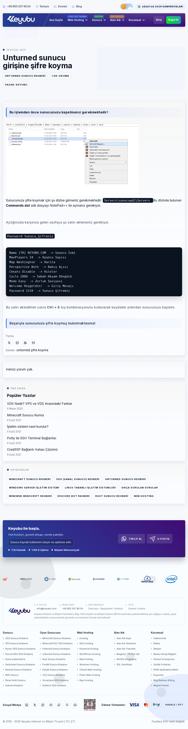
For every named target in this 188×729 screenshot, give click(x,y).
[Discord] (75, 705)
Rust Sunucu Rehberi (111, 496)
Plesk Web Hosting (89, 675)
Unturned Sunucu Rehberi (25, 75)
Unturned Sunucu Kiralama (56, 654)
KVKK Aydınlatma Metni (165, 669)
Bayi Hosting (86, 680)
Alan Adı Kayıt (124, 638)
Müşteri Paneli (161, 685)
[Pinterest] (67, 705)
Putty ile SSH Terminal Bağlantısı (31, 438)
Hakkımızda (159, 638)
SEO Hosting (86, 643)
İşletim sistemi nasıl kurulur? (27, 426)
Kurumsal (135, 19)
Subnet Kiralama (14, 685)
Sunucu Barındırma (15, 659)
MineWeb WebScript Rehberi (30, 496)
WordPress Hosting (89, 654)
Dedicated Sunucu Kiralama (20, 664)
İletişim (44, 6)
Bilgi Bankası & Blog (164, 680)
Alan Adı (116, 18)
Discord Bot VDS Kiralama (19, 654)
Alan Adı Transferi (126, 648)
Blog (79, 6)
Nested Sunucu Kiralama (18, 669)
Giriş (159, 19)
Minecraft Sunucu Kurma (25, 415)
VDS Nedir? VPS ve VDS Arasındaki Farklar (39, 404)
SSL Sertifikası (124, 664)
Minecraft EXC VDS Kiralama (57, 643)
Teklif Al (135, 538)
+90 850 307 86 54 (19, 6)
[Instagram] (42, 705)
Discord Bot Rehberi (73, 496)
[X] (9, 342)
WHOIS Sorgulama (126, 659)
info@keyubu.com (47, 608)
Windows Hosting (89, 664)
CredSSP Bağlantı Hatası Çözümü (32, 449)
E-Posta (163, 538)
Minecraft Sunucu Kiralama (56, 638)
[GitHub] (59, 705)
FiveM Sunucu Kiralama (54, 664)
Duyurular (158, 675)
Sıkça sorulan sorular (139, 487)
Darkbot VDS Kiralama (54, 685)
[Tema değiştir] (126, 7)
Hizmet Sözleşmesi (164, 659)
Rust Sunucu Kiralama (53, 659)
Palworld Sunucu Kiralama (56, 648)
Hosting (83, 638)
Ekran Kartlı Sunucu (15, 680)
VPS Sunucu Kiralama (16, 643)
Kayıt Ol (173, 19)
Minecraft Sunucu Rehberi (30, 479)
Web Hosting (77, 18)
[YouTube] (51, 705)
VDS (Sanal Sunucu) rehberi (78, 479)
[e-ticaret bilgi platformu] (90, 705)
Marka (156, 643)
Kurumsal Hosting (88, 648)
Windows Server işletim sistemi (34, 487)
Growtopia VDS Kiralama (55, 680)
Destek (62, 6)
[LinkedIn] (17, 342)
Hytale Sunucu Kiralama (55, 669)
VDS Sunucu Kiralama (16, 638)
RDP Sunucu (11, 675)
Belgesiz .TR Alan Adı (128, 654)
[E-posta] (33, 342)
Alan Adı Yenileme (126, 643)
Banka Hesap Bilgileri (164, 654)
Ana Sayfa (56, 19)
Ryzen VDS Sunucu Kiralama (20, 648)
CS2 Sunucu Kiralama (53, 675)
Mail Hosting (86, 659)
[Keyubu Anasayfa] (22, 20)
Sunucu (97, 18)
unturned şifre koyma (32, 350)
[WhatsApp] (25, 342)
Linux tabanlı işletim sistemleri (90, 487)
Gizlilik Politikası (162, 664)
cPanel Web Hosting (90, 669)
